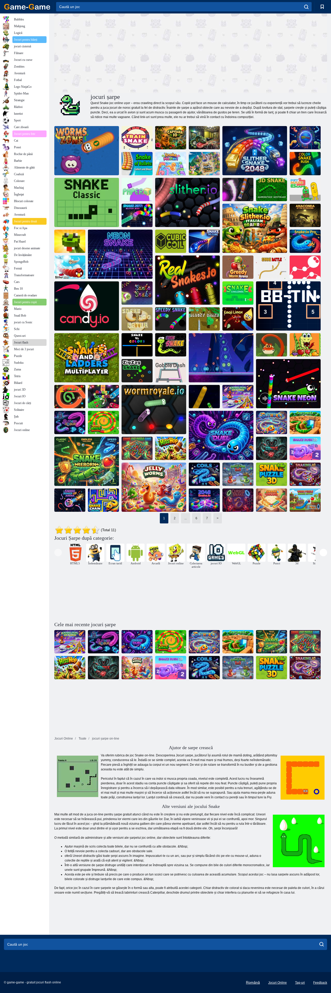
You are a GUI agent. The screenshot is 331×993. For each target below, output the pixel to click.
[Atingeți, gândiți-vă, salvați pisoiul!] (204, 163)
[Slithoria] (271, 422)
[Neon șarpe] (221, 357)
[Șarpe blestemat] (237, 500)
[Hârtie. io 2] (137, 189)
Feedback (320, 982)
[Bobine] (204, 474)
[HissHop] (170, 448)
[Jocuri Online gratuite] (27, 7)
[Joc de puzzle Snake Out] (137, 448)
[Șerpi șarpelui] (69, 241)
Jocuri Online (277, 982)
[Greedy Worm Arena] (237, 267)
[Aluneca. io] (187, 202)
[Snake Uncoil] (271, 500)
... (185, 518)
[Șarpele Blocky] (204, 319)
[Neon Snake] (120, 254)
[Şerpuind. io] (305, 474)
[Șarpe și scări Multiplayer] (86, 357)
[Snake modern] (305, 267)
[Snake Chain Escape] (103, 500)
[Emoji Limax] (237, 319)
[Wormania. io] (237, 189)
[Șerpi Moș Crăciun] (137, 293)
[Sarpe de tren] (137, 137)
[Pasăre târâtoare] (69, 267)
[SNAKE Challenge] (237, 293)
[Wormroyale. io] (154, 409)
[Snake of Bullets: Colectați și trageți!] (137, 163)
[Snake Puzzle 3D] (271, 474)
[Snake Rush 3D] (305, 448)
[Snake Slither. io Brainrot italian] (254, 228)
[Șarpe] (204, 396)
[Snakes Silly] (69, 396)
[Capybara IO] (170, 137)
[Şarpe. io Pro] (305, 241)
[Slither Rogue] (69, 422)
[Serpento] (305, 422)
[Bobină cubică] (170, 241)
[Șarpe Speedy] (170, 319)
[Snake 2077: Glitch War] (137, 215)
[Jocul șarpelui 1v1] (237, 474)
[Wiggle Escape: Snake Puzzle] (305, 137)
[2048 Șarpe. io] (204, 500)
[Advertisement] (122, 52)
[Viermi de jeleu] (154, 487)
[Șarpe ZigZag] (137, 370)
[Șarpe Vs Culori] (137, 344)
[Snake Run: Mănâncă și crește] (237, 396)
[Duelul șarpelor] (221, 435)
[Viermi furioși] (103, 396)
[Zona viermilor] (86, 150)
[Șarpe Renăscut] (86, 461)
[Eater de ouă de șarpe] (137, 319)
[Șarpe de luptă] (271, 267)
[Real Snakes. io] (187, 280)
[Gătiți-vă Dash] (170, 370)
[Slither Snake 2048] (254, 150)
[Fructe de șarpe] (305, 344)
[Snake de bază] (170, 344)
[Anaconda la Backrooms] (305, 215)
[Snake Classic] (86, 202)
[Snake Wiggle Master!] (170, 163)
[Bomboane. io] (86, 306)
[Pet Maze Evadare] (305, 189)
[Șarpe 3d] (271, 189)
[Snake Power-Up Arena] (69, 500)
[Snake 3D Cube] (204, 241)
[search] (306, 7)
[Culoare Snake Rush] (305, 163)
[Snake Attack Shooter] (103, 422)
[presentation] (58, 552)
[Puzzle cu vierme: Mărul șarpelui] (305, 500)
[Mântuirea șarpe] (271, 344)
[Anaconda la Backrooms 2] (204, 137)
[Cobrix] (271, 448)
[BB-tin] (288, 306)
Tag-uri (300, 982)
